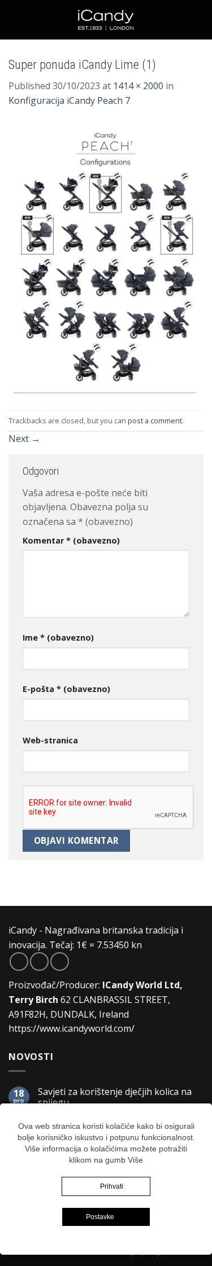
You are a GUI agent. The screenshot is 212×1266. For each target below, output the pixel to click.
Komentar (71, 540)
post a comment (155, 420)
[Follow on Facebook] (19, 961)
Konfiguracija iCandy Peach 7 (69, 100)
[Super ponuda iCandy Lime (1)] (106, 258)
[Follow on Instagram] (39, 961)
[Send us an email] (59, 961)
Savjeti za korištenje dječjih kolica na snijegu (115, 1097)
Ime (58, 637)
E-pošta (66, 689)
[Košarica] (198, 19)
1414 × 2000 (138, 86)
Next (24, 438)
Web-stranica (50, 740)
